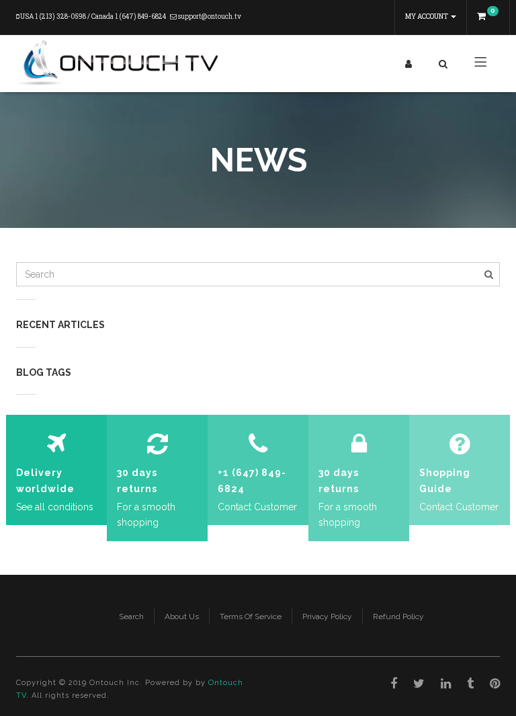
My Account (427, 16)
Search (131, 616)
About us (182, 616)
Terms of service (251, 616)
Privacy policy (327, 616)
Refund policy (398, 616)
